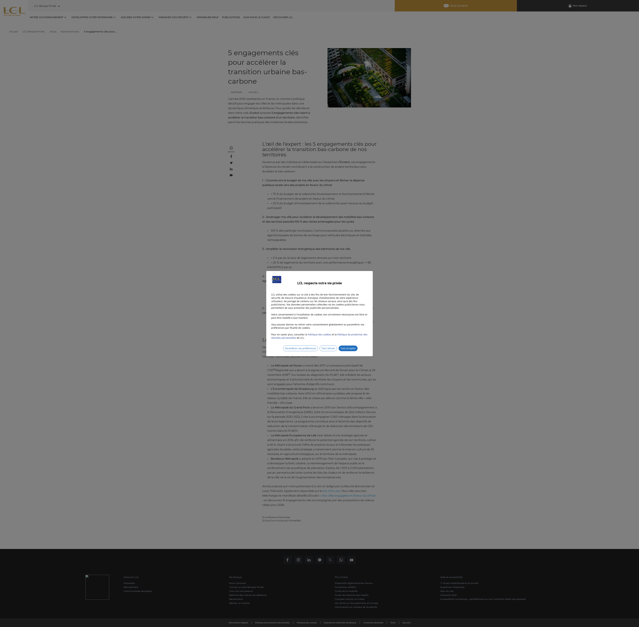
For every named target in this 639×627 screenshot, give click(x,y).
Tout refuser (328, 348)
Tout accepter (348, 348)
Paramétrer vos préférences (300, 348)
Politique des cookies (319, 334)
